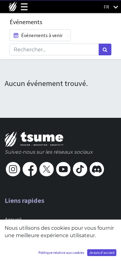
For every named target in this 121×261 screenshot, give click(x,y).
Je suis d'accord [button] (101, 252)
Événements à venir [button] (41, 35)
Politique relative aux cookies (61, 252)
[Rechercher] (105, 49)
